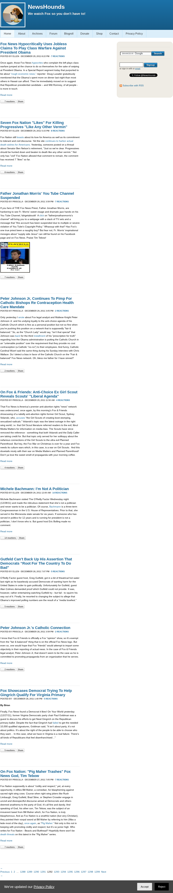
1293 (56, 871)
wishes (10, 144)
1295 (70, 871)
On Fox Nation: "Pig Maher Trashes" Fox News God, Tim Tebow (35, 773)
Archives (37, 33)
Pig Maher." (48, 823)
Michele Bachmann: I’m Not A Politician (34, 489)
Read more (6, 95)
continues (50, 141)
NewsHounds (46, 6)
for (16, 144)
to (57, 141)
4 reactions (63, 400)
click (42, 215)
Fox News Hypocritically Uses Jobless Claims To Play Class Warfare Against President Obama (33, 48)
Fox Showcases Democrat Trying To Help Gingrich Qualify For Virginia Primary (36, 693)
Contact (114, 33)
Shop (99, 33)
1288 (23, 871)
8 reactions (58, 131)
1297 (83, 871)
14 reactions (59, 493)
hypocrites (37, 62)
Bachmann (55, 506)
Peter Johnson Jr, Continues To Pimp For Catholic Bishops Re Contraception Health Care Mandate (37, 302)
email (137, 68)
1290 (36, 871)
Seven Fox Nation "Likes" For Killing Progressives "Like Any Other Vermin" (33, 125)
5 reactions (58, 571)
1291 (43, 871)
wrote (21, 317)
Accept (145, 886)
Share (20, 101)
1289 (29, 871)
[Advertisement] (39, 110)
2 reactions (62, 311)
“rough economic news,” (23, 73)
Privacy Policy (134, 33)
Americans (24, 144)
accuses (21, 417)
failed (55, 722)
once (27, 823)
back (18, 335)
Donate (84, 33)
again (33, 823)
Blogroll (68, 33)
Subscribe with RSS (133, 85)
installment (40, 335)
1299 (97, 871)
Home (7, 33)
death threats (7, 834)
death (3, 144)
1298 (90, 871)
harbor (62, 141)
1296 (77, 871)
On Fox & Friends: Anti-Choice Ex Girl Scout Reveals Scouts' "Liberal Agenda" (38, 394)
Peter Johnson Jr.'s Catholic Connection (35, 628)
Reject (161, 886)
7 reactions (58, 56)
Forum (53, 33)
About (21, 33)
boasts (20, 137)
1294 (63, 871)
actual (70, 141)
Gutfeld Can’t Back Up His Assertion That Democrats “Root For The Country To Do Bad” (36, 563)
